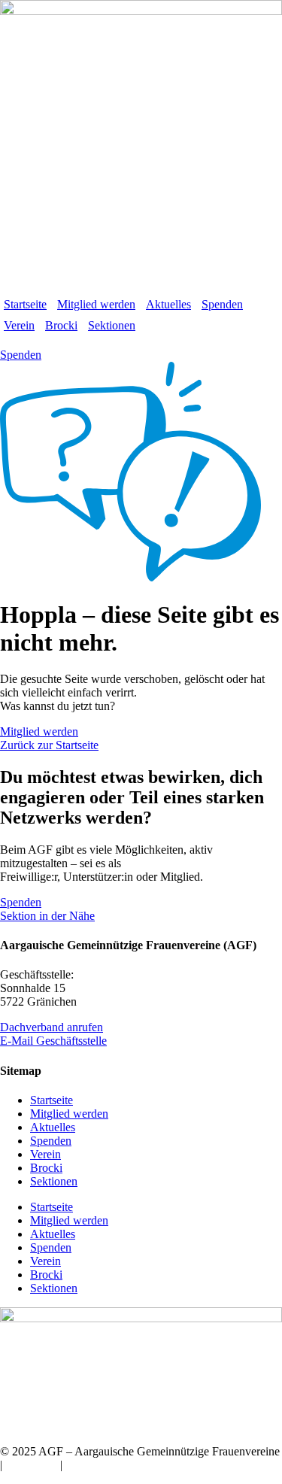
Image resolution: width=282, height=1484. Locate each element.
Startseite (25, 304)
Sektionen (111, 325)
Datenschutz (94, 1464)
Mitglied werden (96, 304)
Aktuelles (168, 304)
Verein (19, 325)
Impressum (31, 1464)
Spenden (222, 304)
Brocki (61, 325)
